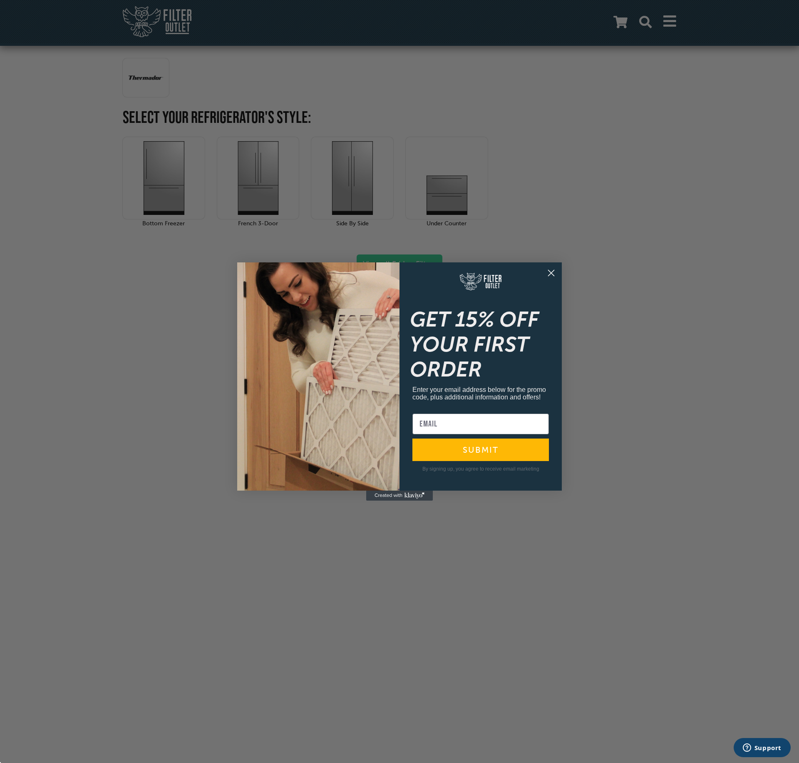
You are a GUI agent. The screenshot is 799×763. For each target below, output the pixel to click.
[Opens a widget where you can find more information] (762, 748)
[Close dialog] (551, 273)
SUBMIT (481, 450)
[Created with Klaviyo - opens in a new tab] (399, 496)
